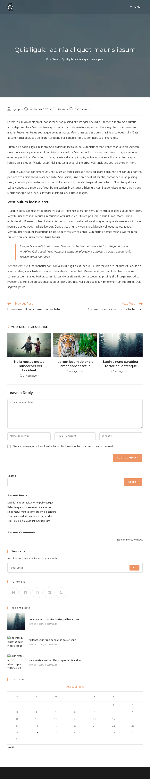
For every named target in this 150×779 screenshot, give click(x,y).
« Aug (10, 747)
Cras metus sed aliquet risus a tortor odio (29, 517)
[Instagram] (37, 592)
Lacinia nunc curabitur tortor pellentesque (120, 364)
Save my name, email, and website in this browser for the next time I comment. (63, 446)
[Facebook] (25, 592)
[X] (13, 592)
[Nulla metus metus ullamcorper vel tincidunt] (15, 662)
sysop (16, 109)
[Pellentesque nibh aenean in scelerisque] (15, 642)
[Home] (47, 59)
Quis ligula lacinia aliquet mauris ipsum (83, 59)
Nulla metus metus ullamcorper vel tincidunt (29, 366)
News (61, 109)
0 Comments (83, 109)
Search (11, 476)
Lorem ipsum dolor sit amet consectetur (75, 364)
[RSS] (61, 592)
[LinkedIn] (49, 592)
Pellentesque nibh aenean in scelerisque (29, 507)
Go (134, 568)
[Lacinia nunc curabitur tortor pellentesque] (15, 621)
